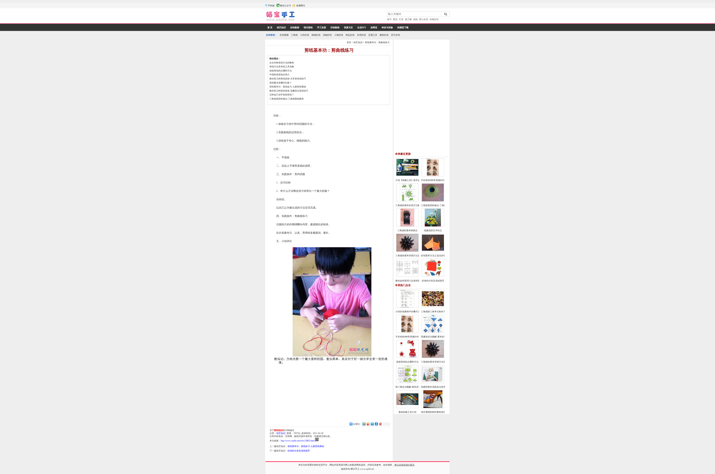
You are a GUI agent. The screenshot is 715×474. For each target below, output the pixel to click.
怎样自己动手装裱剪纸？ (281, 94)
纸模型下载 (403, 27)
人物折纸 (338, 35)
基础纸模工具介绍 (407, 412)
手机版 (271, 5)
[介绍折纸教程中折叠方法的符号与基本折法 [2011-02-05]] (407, 307)
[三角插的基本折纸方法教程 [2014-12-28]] (407, 200)
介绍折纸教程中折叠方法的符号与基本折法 (416, 311)
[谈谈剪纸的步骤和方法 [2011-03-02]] (407, 357)
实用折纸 (361, 35)
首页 (349, 42)
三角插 (294, 35)
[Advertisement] (341, 16)
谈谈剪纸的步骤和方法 (280, 70)
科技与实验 (387, 27)
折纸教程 (294, 27)
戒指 (415, 19)
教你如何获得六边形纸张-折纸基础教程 (414, 280)
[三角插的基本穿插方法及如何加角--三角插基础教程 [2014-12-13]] (407, 251)
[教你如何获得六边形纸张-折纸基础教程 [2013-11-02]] (407, 276)
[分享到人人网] (376, 424)
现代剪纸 (308, 27)
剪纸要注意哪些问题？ (280, 82)
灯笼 (401, 19)
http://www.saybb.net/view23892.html (297, 440)
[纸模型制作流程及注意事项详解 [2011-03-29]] (433, 382)
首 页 (269, 27)
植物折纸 (316, 35)
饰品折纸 (350, 35)
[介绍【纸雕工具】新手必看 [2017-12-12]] (407, 175)
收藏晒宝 (300, 5)
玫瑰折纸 (434, 19)
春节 (389, 19)
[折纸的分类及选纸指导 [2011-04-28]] (433, 276)
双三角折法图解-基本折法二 (409, 387)
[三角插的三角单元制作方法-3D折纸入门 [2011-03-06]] (433, 307)
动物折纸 (327, 35)
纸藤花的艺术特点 (433, 230)
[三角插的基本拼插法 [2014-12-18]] (407, 226)
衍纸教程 (335, 27)
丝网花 (374, 27)
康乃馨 (408, 19)
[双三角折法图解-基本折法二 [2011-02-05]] (407, 382)
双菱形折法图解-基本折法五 (435, 336)
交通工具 (372, 35)
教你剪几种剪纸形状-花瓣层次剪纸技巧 (290, 90)
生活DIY (361, 27)
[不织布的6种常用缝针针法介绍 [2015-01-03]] (433, 175)
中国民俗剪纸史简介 (279, 74)
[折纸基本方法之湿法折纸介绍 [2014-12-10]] (433, 251)
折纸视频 (284, 35)
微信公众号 (285, 5)
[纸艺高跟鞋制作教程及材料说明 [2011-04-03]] (433, 407)
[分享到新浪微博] (368, 424)
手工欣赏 (321, 27)
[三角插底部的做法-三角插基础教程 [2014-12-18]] (433, 200)
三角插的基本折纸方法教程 (408, 205)
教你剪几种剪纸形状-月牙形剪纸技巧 (289, 78)
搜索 (446, 14)
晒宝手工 (355, 469)
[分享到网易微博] (380, 424)
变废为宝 (348, 27)
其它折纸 (395, 35)
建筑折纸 (384, 35)
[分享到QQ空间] (364, 424)
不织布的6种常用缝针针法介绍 (436, 180)
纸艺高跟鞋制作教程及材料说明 (436, 412)
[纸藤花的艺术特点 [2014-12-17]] (433, 226)
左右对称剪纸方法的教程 (281, 62)
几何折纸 (304, 35)
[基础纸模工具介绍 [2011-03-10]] (407, 407)
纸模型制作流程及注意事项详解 (436, 387)
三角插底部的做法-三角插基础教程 (286, 98)
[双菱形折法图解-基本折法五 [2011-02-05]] (433, 332)
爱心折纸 (423, 19)
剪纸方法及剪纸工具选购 (281, 66)
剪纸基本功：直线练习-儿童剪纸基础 (287, 86)
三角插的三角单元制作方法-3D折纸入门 (440, 311)
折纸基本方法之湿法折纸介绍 (435, 255)
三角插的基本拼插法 (407, 230)
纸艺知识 (281, 27)
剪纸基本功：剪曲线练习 (377, 42)
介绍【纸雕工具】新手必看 (408, 180)
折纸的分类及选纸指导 (298, 450)
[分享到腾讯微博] (372, 424)
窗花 (395, 19)
